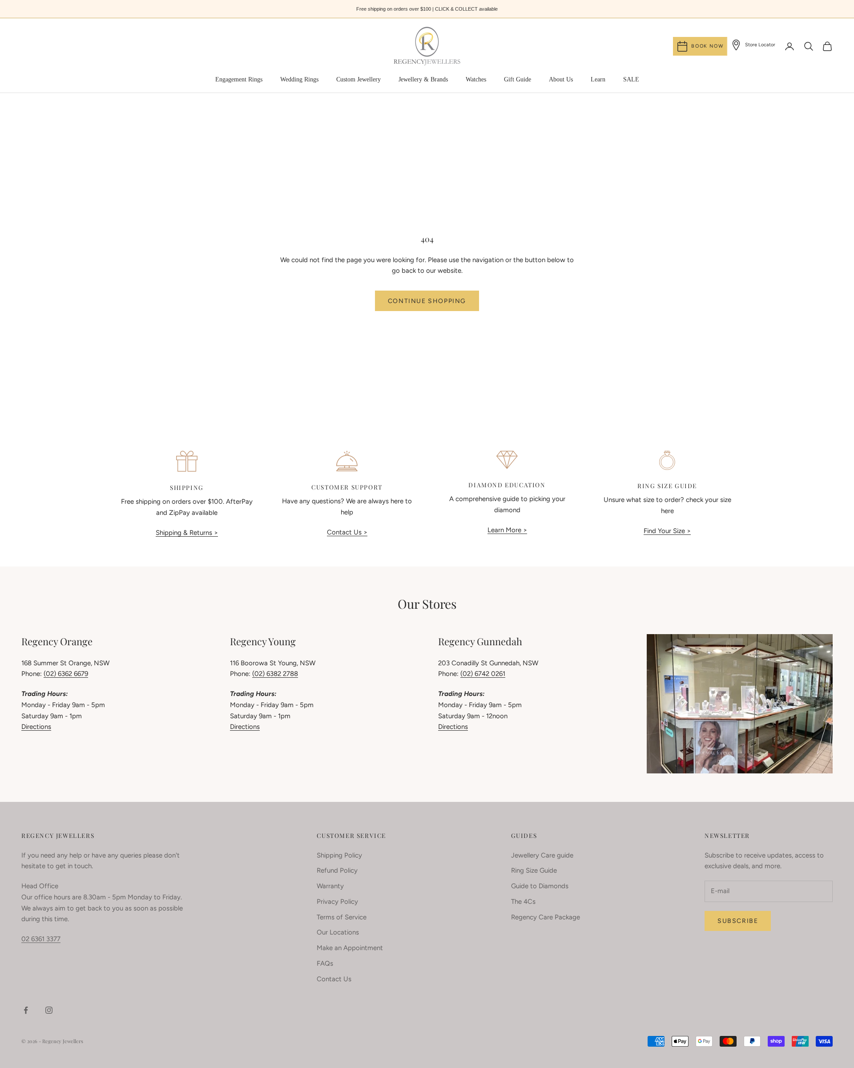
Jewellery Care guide (542, 855)
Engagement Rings (238, 79)
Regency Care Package (545, 917)
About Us (561, 79)
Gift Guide (517, 79)
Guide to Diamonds (539, 886)
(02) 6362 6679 (66, 674)
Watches (476, 79)
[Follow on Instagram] (48, 1010)
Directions (36, 727)
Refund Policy (337, 870)
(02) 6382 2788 (275, 674)
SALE (631, 79)
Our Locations (338, 932)
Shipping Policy (339, 855)
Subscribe (737, 921)
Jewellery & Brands (423, 79)
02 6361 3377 (40, 939)
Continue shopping (427, 301)
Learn (598, 79)
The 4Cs (523, 902)
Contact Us (334, 979)
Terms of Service (342, 917)
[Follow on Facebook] (25, 1010)
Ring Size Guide (534, 870)
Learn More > (507, 530)
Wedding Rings (299, 79)
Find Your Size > (667, 531)
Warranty (330, 886)
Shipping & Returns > (187, 533)
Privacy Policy (337, 902)
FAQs (325, 963)
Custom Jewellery (358, 79)
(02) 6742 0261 (482, 674)
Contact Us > (347, 532)
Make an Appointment (350, 948)
